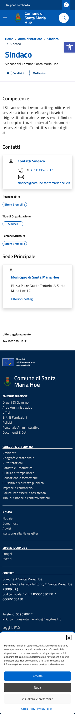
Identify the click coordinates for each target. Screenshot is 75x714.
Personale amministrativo (20, 427)
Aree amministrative (17, 407)
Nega (37, 687)
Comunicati (10, 523)
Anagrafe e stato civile (18, 457)
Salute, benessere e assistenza (24, 492)
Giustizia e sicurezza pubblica (23, 482)
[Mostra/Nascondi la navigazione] (5, 17)
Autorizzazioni (12, 462)
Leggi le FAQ (11, 627)
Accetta (37, 676)
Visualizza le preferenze (37, 698)
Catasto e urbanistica (17, 467)
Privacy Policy (44, 709)
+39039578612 (42, 169)
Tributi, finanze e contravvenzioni (26, 497)
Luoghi (7, 553)
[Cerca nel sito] (64, 18)
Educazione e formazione (20, 477)
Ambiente (9, 452)
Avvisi (6, 528)
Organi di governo (15, 402)
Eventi (7, 558)
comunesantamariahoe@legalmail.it (35, 619)
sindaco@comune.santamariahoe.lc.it (44, 182)
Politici (7, 422)
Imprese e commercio (17, 487)
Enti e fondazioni (14, 417)
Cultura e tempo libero (18, 472)
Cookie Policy (28, 709)
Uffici (6, 412)
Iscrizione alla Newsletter (20, 533)
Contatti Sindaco (31, 161)
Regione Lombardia (18, 5)
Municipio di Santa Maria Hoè (35, 277)
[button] (69, 47)
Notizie (7, 518)
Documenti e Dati (14, 432)
